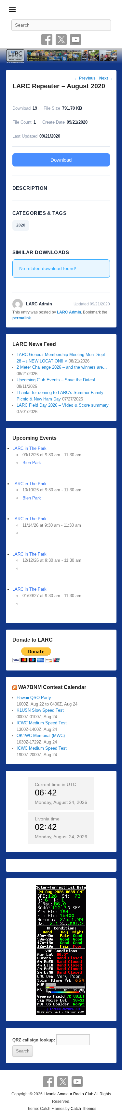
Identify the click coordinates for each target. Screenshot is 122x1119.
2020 (20, 225)
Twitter (61, 39)
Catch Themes (83, 1108)
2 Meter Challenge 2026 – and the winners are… (62, 367)
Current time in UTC (55, 784)
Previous (85, 78)
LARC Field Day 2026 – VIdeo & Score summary (63, 405)
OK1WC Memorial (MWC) (41, 735)
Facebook (46, 39)
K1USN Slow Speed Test (40, 710)
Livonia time (47, 818)
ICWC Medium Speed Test (42, 722)
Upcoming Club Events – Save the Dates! (56, 379)
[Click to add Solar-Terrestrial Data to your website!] (61, 949)
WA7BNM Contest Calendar (52, 687)
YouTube (75, 39)
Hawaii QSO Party (34, 697)
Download (61, 160)
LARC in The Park (29, 448)
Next (106, 78)
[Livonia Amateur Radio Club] (61, 56)
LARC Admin (69, 312)
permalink (21, 318)
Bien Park (31, 462)
